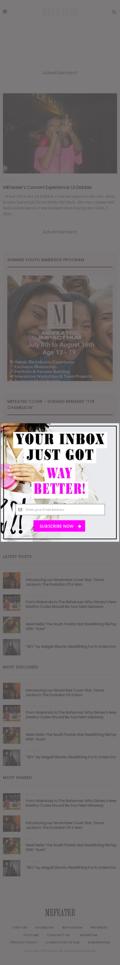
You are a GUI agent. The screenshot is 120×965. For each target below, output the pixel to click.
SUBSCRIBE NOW (57, 526)
